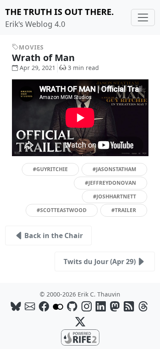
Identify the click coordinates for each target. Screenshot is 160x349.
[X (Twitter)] (80, 321)
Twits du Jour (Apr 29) (100, 261)
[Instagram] (86, 306)
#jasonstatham (114, 169)
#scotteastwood (62, 210)
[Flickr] (58, 306)
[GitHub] (72, 306)
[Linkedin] (101, 306)
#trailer (123, 210)
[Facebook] (44, 306)
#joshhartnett (114, 196)
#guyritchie (50, 169)
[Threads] (143, 306)
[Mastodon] (115, 306)
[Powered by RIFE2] (80, 336)
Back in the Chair (53, 235)
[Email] (30, 306)
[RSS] (129, 306)
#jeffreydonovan (110, 182)
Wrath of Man (44, 57)
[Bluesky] (16, 306)
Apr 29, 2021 (37, 68)
